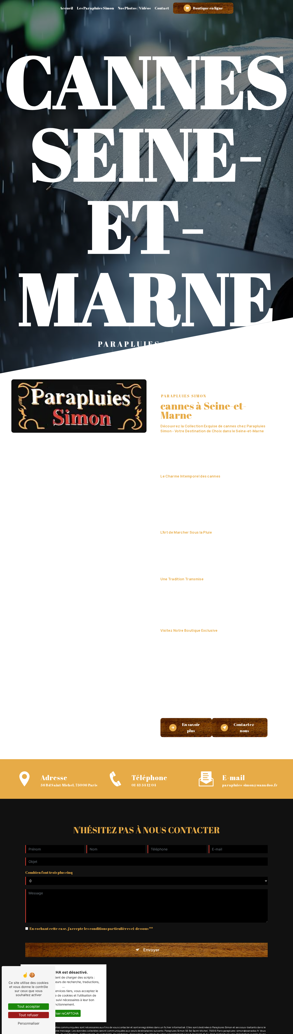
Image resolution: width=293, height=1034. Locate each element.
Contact (162, 8)
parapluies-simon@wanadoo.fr (250, 785)
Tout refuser (28, 1015)
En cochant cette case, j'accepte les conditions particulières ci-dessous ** (91, 928)
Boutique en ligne (208, 8)
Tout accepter (28, 1006)
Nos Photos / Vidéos (134, 8)
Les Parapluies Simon (95, 8)
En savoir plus (191, 727)
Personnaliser (28, 1023)
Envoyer (151, 949)
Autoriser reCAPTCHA (63, 1013)
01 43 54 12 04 (143, 785)
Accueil (66, 8)
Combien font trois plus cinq (48, 872)
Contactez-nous (244, 727)
